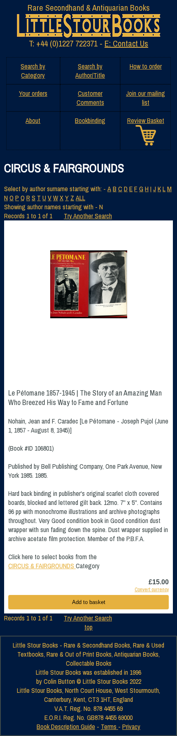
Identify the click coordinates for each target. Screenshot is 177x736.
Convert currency (152, 589)
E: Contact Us (126, 43)
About (33, 120)
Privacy (131, 726)
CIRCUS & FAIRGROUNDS (42, 565)
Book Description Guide (66, 726)
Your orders (33, 93)
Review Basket (145, 120)
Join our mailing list (145, 98)
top (88, 627)
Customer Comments (90, 98)
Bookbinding (90, 120)
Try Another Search (88, 215)
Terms (109, 726)
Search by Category (33, 71)
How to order (146, 66)
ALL (80, 197)
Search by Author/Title (90, 71)
